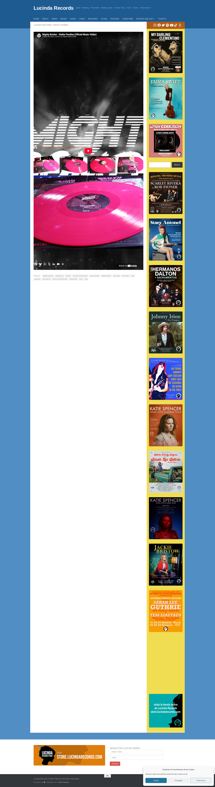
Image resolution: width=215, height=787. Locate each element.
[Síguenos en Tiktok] (175, 25)
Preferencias (201, 780)
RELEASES (93, 19)
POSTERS (114, 19)
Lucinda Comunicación (80, 276)
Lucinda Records (54, 8)
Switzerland (73, 279)
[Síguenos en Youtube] (171, 25)
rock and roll (46, 279)
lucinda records (94, 276)
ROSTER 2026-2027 (144, 19)
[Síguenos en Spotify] (167, 25)
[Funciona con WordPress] (44, 782)
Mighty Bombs (60, 25)
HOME (36, 19)
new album (116, 276)
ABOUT (45, 19)
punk (132, 276)
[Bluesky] (179, 25)
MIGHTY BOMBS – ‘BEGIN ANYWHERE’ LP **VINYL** (64, 147)
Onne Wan (125, 276)
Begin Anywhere (48, 276)
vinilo (80, 279)
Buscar (177, 165)
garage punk (59, 276)
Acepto (156, 780)
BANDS (63, 19)
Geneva (68, 276)
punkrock (37, 279)
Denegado (178, 780)
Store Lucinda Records (60, 279)
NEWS (54, 19)
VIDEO (82, 19)
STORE (104, 19)
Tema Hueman (64, 782)
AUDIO (73, 19)
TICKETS (162, 19)
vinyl (86, 279)
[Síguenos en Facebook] (159, 25)
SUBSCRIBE (127, 19)
